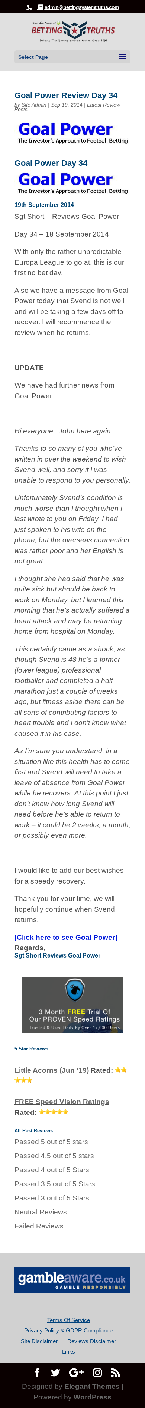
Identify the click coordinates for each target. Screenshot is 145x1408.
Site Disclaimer (39, 1341)
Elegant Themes (92, 1386)
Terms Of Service (68, 1320)
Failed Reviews (39, 1226)
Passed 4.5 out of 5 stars (54, 1156)
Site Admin (34, 105)
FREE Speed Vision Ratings (61, 1102)
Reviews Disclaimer (91, 1341)
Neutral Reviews (40, 1212)
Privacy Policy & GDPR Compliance (68, 1330)
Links (68, 1351)
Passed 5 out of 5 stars (51, 1142)
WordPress (93, 1397)
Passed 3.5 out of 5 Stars (54, 1184)
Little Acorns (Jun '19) (51, 1070)
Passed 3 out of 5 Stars (51, 1198)
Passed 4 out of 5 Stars (51, 1170)
